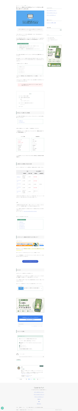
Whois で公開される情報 (51, 37)
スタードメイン (22, 104)
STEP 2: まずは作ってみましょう (52, 12)
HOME (17, 407)
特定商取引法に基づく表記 (23, 409)
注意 (21, 99)
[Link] (29, 356)
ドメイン (27, 5)
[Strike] (23, 356)
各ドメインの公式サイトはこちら (25, 100)
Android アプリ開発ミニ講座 (51, 22)
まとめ (22, 106)
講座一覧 (39, 399)
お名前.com (21, 120)
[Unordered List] (25, 356)
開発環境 (20, 407)
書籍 (39, 401)
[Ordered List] (24, 356)
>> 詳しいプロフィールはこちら (25, 373)
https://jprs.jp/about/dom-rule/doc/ (30, 211)
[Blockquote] (26, 356)
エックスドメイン (22, 227)
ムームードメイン (22, 223)
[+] (31, 356)
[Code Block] (28, 356)
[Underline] (22, 356)
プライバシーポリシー (30, 409)
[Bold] (20, 356)
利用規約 (17, 409)
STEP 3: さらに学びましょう (51, 15)
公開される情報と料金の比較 (25, 97)
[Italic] (21, 356)
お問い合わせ (39, 403)
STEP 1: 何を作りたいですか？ (52, 10)
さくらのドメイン (22, 122)
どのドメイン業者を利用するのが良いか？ (27, 102)
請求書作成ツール (28, 376)
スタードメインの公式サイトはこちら (30, 261)
